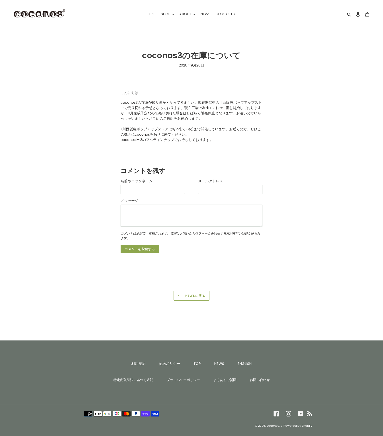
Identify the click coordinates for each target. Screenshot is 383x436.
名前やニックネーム (136, 181)
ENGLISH (244, 363)
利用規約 (138, 363)
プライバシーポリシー (183, 379)
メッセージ (129, 200)
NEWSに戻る (194, 295)
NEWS (219, 363)
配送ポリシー (169, 363)
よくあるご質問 (224, 379)
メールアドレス (210, 181)
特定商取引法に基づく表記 (133, 379)
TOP (197, 363)
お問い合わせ (260, 379)
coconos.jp (274, 426)
